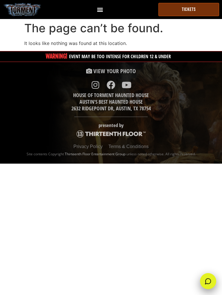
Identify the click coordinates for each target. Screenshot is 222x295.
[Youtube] (127, 85)
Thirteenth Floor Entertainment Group (95, 154)
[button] (100, 9)
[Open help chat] (208, 281)
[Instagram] (95, 85)
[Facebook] (111, 85)
